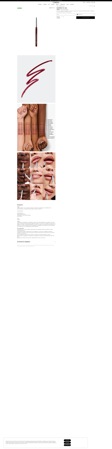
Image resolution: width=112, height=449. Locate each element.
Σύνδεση (84, 2)
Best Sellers (40, 4)
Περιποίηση (52, 4)
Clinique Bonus (88, 2)
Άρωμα (68, 4)
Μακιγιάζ (57, 4)
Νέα (48, 4)
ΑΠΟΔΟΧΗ (67, 440)
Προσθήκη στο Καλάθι (85, 17)
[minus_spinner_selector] (61, 16)
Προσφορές (45, 4)
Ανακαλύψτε (72, 4)
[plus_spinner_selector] (63, 16)
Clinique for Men (62, 4)
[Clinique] (56, 3)
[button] (94, 2)
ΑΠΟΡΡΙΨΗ (67, 442)
